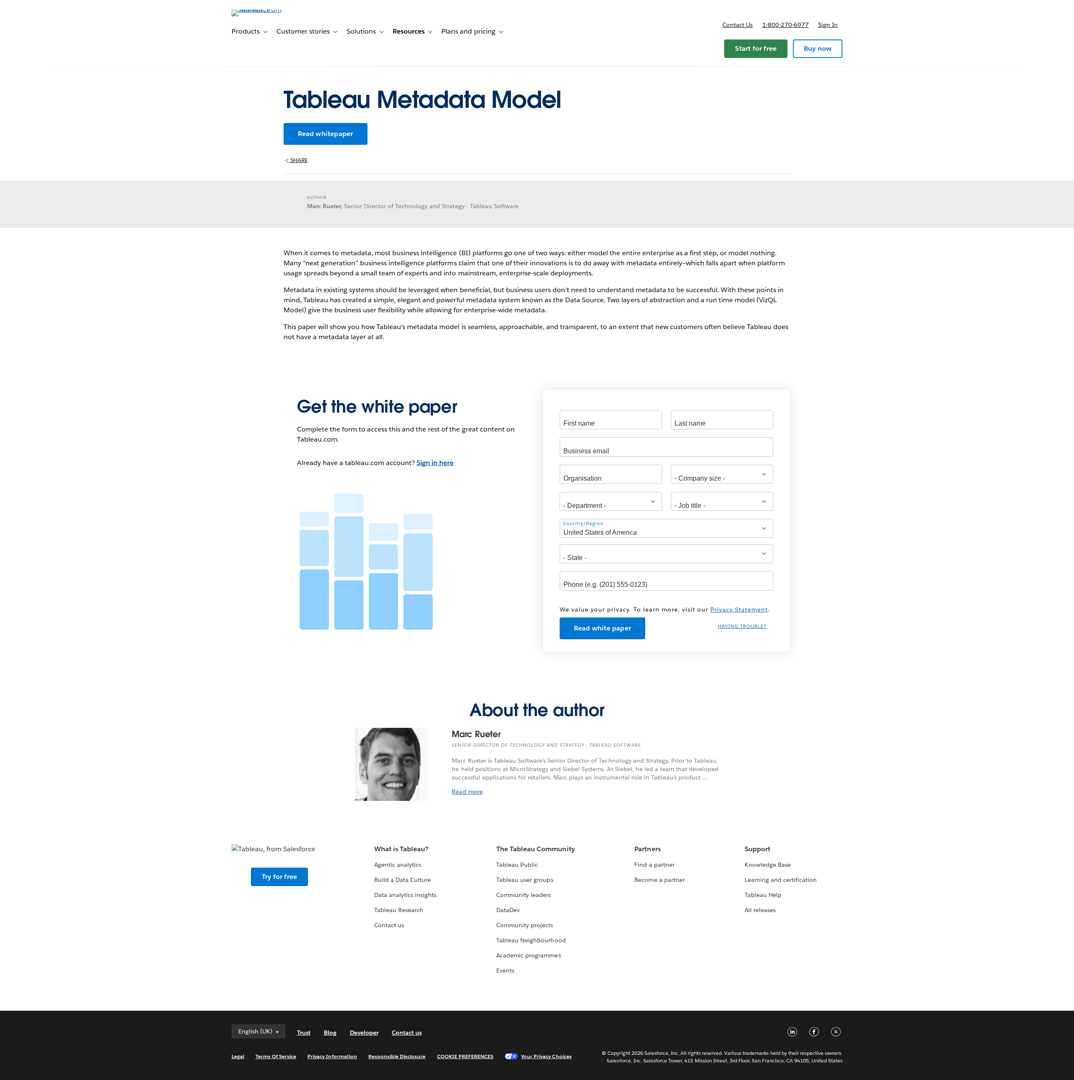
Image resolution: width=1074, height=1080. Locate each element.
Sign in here (435, 462)
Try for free (279, 876)
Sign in (828, 25)
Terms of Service (275, 1056)
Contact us (737, 25)
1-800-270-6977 (785, 25)
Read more (467, 791)
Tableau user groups (524, 880)
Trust (303, 1032)
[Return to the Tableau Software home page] (267, 9)
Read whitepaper (325, 133)
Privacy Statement (739, 609)
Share (298, 160)
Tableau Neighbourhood (531, 940)
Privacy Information (332, 1056)
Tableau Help (763, 895)
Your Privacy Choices (546, 1056)
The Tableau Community (535, 849)
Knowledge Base (768, 864)
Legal (238, 1056)
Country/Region (583, 523)
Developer (364, 1032)
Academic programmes (528, 955)
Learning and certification (781, 880)
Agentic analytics (397, 864)
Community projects (524, 925)
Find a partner (654, 864)
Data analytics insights (405, 895)
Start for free (756, 48)
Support (757, 849)
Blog (330, 1032)
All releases (760, 910)
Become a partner (659, 880)
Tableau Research (398, 910)
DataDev (508, 910)
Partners (647, 849)
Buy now (818, 48)
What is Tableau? (401, 849)
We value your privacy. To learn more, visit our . (665, 609)
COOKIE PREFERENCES (465, 1056)
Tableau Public (517, 864)
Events (505, 970)
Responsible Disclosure (397, 1056)
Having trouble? (742, 626)
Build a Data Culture (402, 880)
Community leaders (523, 895)
